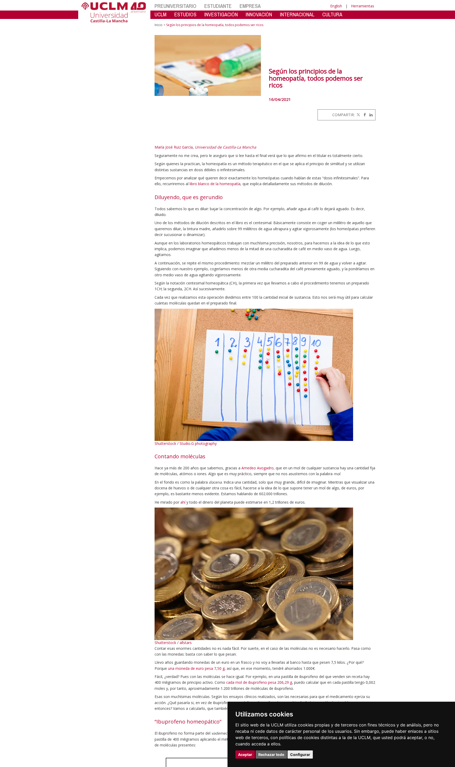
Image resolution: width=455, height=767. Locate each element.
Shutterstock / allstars (173, 642)
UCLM (160, 14)
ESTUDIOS (185, 14)
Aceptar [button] (245, 754)
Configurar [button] (300, 754)
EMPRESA (250, 5)
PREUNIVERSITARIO (175, 5)
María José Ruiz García (174, 147)
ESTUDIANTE (218, 5)
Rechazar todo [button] (271, 754)
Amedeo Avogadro (257, 467)
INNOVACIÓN (259, 14)
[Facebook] (363, 114)
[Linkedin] (370, 114)
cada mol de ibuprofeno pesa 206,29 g (259, 682)
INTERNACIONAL (297, 14)
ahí (182, 502)
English (336, 5)
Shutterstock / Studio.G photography (186, 443)
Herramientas (362, 5)
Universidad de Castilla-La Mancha (225, 147)
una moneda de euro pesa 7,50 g (196, 668)
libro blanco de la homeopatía (215, 183)
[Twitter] (358, 114)
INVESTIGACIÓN (221, 14)
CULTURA (332, 14)
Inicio (158, 25)
